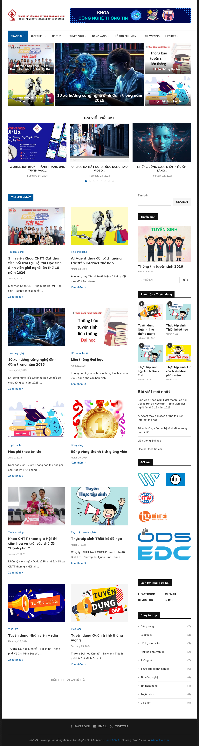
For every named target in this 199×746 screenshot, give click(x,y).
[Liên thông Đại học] (99, 327)
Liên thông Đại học (168, 69)
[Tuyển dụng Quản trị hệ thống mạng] (99, 603)
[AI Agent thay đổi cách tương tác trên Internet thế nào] (31, 90)
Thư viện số (152, 36)
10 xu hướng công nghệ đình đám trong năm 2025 (99, 98)
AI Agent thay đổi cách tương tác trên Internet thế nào (31, 99)
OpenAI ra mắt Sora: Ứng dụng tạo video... (99, 168)
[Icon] (150, 353)
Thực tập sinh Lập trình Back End (148, 371)
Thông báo (166, 660)
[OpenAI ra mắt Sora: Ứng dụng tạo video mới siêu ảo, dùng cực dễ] (99, 142)
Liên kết (170, 36)
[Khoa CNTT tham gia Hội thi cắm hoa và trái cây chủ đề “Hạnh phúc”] (36, 506)
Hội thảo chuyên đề (166, 651)
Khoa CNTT (112, 740)
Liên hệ (15, 47)
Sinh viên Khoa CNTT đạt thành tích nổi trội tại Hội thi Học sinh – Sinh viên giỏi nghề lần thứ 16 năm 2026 (36, 265)
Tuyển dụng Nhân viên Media (33, 635)
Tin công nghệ (166, 677)
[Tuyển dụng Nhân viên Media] (36, 603)
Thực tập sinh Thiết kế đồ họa (96, 538)
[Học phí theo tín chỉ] (168, 90)
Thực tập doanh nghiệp (166, 668)
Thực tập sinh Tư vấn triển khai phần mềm (178, 371)
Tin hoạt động (166, 685)
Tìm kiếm (143, 195)
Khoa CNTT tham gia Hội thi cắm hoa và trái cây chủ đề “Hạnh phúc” (32, 543)
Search (182, 201)
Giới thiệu (37, 36)
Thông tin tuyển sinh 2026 (160, 266)
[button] (15, 74)
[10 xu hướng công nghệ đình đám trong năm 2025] (99, 74)
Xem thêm (14, 296)
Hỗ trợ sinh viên (125, 36)
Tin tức (56, 36)
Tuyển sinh (77, 36)
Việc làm (166, 702)
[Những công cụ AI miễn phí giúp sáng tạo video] (162, 142)
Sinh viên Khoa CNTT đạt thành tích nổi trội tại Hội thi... (31, 67)
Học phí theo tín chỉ (168, 101)
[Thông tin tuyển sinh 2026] (164, 244)
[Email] (178, 59)
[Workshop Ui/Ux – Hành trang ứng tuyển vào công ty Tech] (37, 142)
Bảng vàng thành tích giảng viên (99, 451)
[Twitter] (183, 59)
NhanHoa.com (160, 740)
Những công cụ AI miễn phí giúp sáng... (161, 168)
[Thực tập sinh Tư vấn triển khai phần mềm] (178, 353)
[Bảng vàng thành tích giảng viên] (99, 419)
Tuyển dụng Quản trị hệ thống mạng (146, 329)
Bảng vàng (99, 36)
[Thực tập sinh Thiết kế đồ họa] (99, 506)
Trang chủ (18, 36)
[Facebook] (174, 59)
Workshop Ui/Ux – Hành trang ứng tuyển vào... (37, 168)
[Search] (189, 59)
